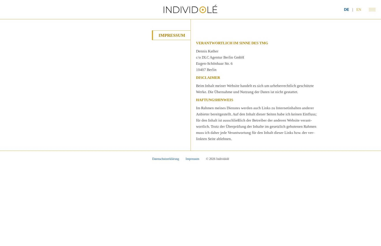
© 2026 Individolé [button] (217, 159)
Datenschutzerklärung (165, 159)
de (346, 9)
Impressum (192, 159)
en (358, 9)
